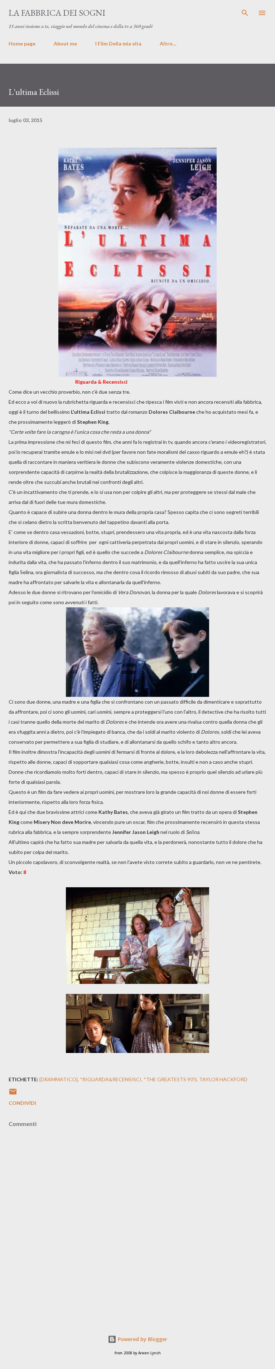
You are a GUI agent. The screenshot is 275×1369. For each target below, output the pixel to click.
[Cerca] (245, 13)
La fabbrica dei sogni (57, 12)
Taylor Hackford (223, 1079)
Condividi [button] (22, 1103)
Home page (22, 43)
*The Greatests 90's (170, 1079)
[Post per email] (13, 1094)
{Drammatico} (58, 1079)
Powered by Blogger (141, 1339)
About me (65, 43)
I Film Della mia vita (118, 43)
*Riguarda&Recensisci (110, 1079)
